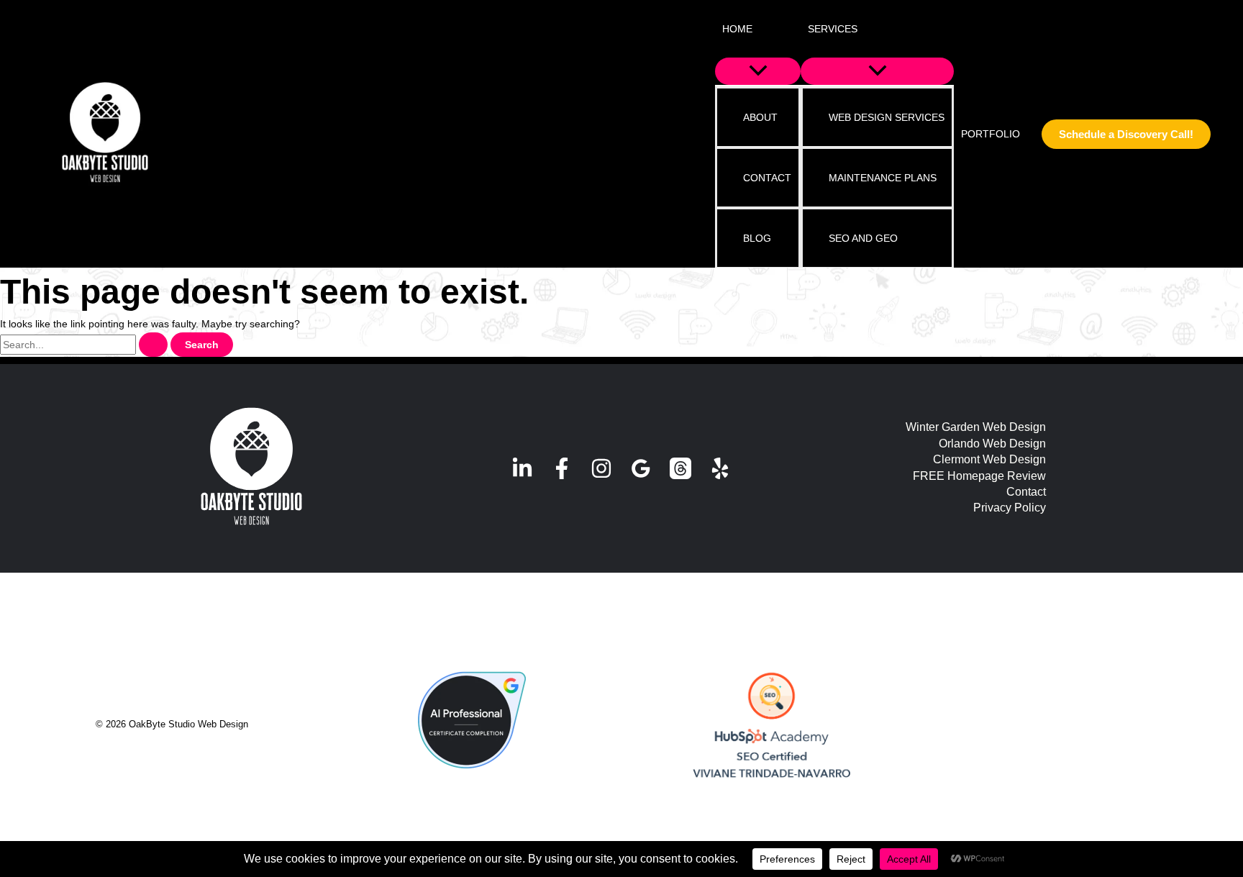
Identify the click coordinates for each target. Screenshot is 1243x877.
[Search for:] (85, 344)
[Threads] (680, 468)
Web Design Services (886, 117)
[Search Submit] (153, 344)
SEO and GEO (863, 238)
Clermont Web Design (989, 459)
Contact (767, 177)
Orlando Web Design (992, 443)
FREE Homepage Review (979, 476)
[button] (761, 29)
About (760, 117)
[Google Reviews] (641, 468)
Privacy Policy (1009, 507)
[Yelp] (720, 468)
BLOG (757, 238)
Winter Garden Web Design (976, 427)
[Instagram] (601, 468)
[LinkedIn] (522, 468)
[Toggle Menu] (758, 71)
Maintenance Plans (883, 177)
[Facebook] (562, 468)
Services (832, 29)
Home (737, 29)
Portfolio (990, 134)
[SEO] (771, 725)
